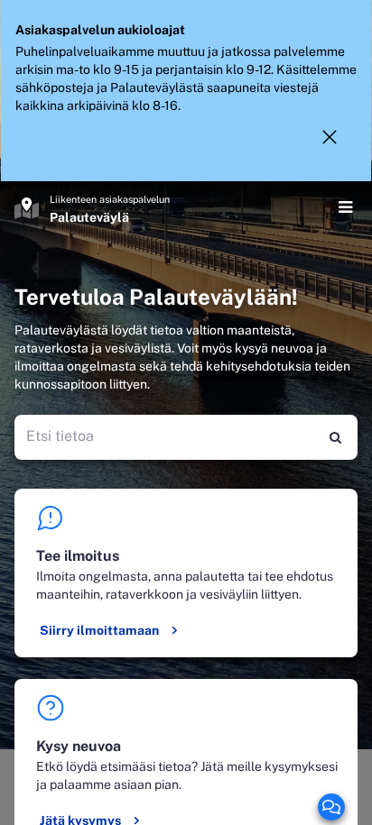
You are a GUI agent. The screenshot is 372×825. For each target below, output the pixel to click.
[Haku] (335, 437)
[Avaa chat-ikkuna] (331, 806)
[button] (329, 137)
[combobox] (164, 437)
